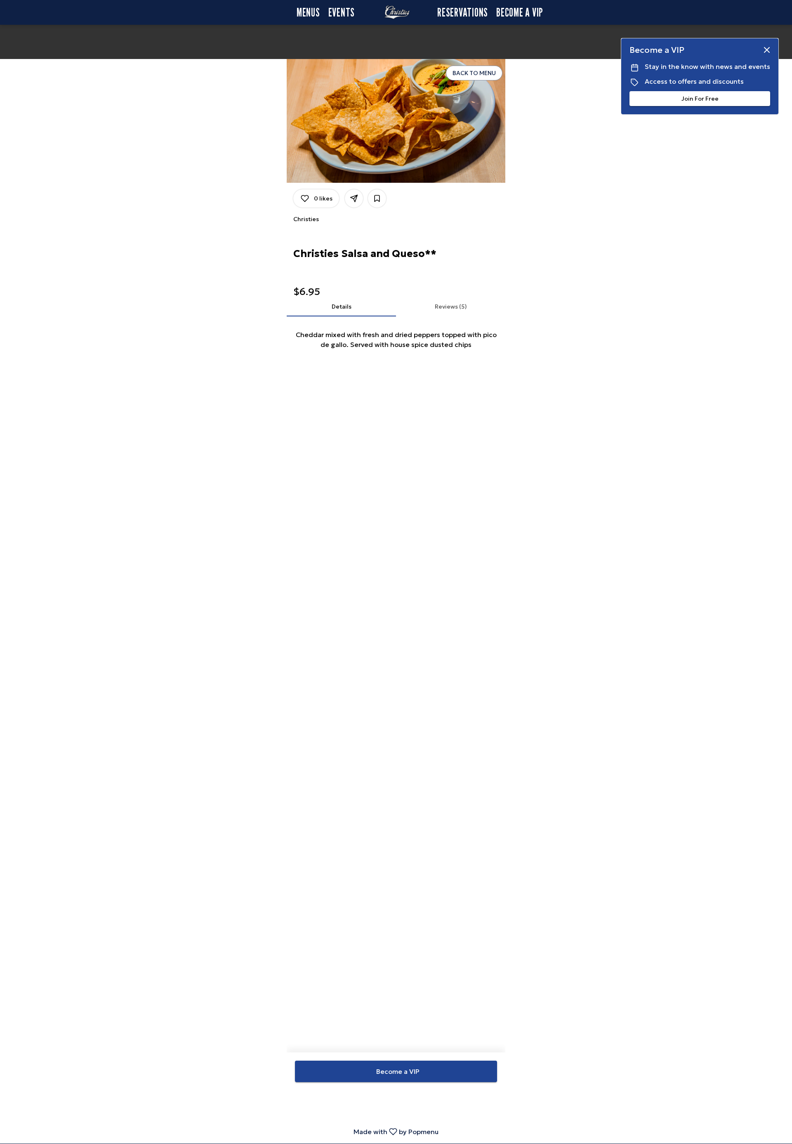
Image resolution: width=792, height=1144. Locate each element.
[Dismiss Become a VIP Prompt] (766, 50)
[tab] (341, 306)
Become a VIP (519, 12)
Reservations (462, 12)
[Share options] (354, 198)
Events (341, 12)
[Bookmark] (377, 198)
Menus (308, 12)
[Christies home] (396, 12)
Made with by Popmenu (222, 1131)
